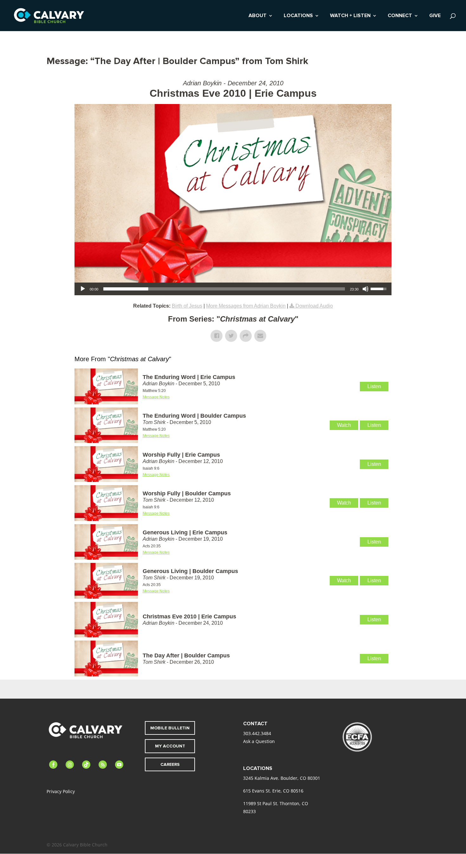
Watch (344, 425)
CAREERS (170, 764)
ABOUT (258, 16)
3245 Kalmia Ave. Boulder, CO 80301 (281, 778)
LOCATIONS (298, 16)
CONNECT (400, 16)
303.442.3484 (257, 733)
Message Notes (156, 397)
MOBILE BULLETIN (170, 728)
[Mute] (365, 289)
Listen (374, 386)
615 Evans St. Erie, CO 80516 (273, 791)
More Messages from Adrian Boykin (246, 306)
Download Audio (314, 306)
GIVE (435, 16)
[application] (233, 289)
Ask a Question (259, 741)
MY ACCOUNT (170, 746)
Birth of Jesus (187, 306)
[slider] (224, 288)
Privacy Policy (61, 791)
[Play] (83, 289)
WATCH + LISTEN (350, 16)
